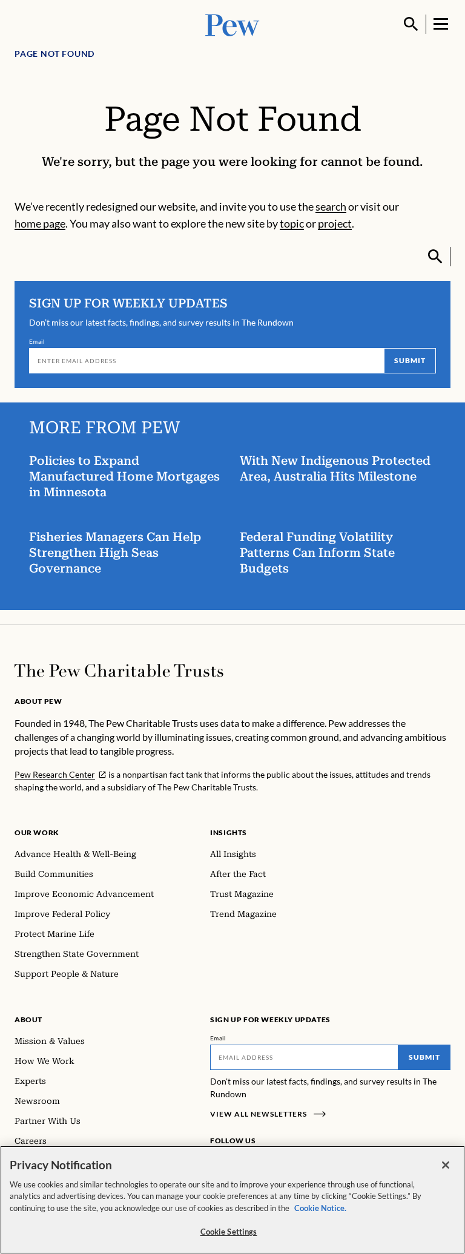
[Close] (445, 1165)
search (330, 206)
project (335, 223)
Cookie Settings (228, 1231)
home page (40, 223)
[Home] (119, 670)
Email (37, 341)
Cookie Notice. (320, 1208)
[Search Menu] (411, 24)
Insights (228, 832)
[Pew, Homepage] (232, 23)
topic (292, 223)
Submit (410, 360)
